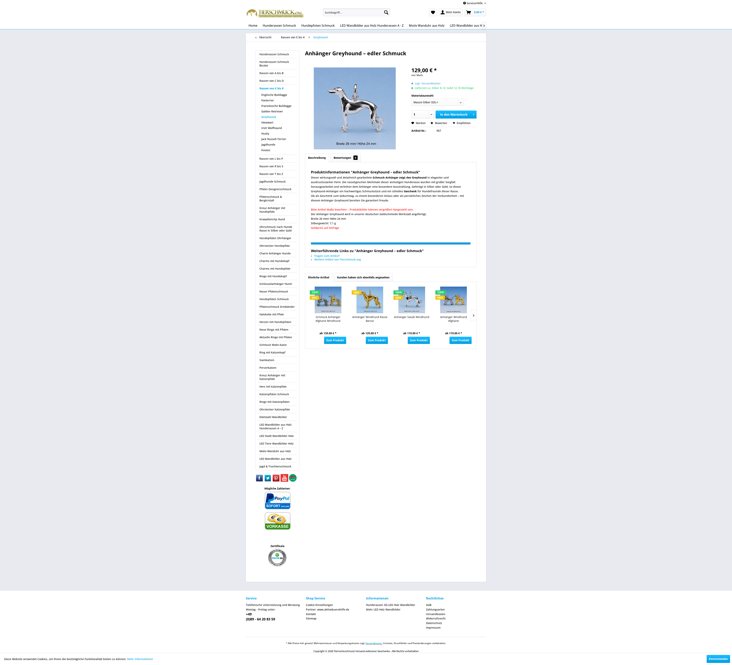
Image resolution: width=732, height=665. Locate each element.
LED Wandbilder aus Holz (275, 459)
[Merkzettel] (433, 12)
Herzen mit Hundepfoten (275, 322)
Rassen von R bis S (271, 166)
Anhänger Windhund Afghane (453, 319)
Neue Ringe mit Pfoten (273, 329)
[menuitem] (356, 12)
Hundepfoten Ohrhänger (275, 238)
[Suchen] (386, 12)
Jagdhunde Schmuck (272, 181)
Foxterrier (267, 100)
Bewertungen (345, 157)
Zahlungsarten (435, 609)
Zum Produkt (335, 340)
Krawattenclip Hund (272, 219)
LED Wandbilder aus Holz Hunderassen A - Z (275, 426)
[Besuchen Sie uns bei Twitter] (268, 480)
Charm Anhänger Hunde (275, 253)
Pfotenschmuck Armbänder (277, 306)
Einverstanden (718, 659)
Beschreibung (317, 157)
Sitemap (311, 618)
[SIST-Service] (293, 480)
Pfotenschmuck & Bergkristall (270, 198)
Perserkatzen (267, 367)
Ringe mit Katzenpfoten (274, 402)
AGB (428, 605)
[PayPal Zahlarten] (277, 509)
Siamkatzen (266, 360)
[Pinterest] (276, 480)
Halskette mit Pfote (271, 314)
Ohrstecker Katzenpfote (274, 409)
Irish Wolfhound (271, 128)
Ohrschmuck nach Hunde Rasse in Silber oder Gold (275, 228)
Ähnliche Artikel (318, 277)
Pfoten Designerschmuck (275, 189)
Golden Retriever (272, 111)
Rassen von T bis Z (271, 174)
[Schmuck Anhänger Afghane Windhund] (328, 300)
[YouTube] (285, 480)
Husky (265, 133)
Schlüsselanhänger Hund (275, 284)
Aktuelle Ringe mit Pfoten (275, 337)
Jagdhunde (268, 144)
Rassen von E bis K (271, 88)
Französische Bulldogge (276, 106)
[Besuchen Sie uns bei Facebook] (259, 480)
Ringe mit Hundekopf (273, 276)
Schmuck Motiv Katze (273, 345)
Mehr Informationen (140, 659)
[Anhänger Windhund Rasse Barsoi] (370, 300)
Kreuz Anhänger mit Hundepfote (272, 209)
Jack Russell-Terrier (273, 139)
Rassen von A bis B (271, 73)
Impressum (433, 627)
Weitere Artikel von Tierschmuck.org (337, 259)
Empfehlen (463, 123)
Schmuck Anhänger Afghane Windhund (327, 319)
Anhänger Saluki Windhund (411, 317)
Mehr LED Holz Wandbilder (383, 609)
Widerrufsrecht (435, 618)
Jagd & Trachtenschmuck (275, 466)
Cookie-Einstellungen (319, 605)
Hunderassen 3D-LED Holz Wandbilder (390, 605)
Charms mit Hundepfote (274, 268)
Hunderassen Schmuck (274, 54)
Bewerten (441, 123)
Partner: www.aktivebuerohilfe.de (327, 609)
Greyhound (268, 117)
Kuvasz (265, 150)
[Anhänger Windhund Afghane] (454, 300)
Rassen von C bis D (271, 81)
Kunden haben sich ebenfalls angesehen (363, 277)
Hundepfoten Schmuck (274, 299)
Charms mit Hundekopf (274, 261)
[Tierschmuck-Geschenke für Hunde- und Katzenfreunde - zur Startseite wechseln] (275, 14)
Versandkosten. (374, 643)
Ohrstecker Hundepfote (274, 246)
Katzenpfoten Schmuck (274, 394)
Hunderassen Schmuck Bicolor (274, 63)
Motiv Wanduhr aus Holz (275, 451)
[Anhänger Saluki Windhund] (412, 300)
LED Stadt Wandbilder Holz (276, 436)
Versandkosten (435, 614)
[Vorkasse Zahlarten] (277, 529)
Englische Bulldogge (274, 95)
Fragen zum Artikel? (327, 256)
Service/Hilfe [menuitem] (474, 3)
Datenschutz (434, 623)
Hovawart (267, 122)
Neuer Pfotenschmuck (273, 291)
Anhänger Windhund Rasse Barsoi (369, 319)
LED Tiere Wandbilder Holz (276, 443)
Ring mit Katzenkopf (272, 352)
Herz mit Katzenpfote (273, 386)
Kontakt (311, 614)
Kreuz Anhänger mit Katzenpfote (272, 377)
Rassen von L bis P (271, 158)
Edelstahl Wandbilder (273, 417)
